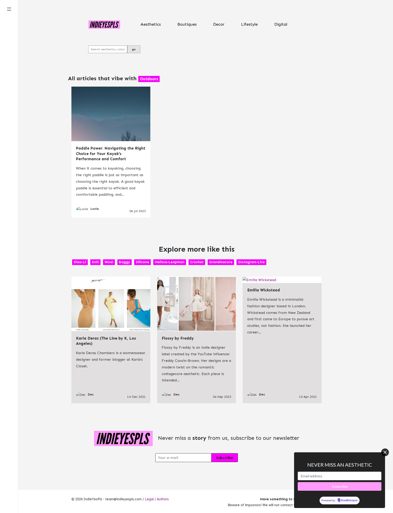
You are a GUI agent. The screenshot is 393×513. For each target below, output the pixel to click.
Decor (218, 24)
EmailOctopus (349, 500)
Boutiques (187, 24)
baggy (124, 262)
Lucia (95, 209)
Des (91, 394)
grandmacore (220, 262)
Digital (280, 24)
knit (95, 262)
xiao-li (80, 262)
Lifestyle (249, 24)
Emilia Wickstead (263, 290)
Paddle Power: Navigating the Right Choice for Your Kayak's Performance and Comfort (110, 153)
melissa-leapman (169, 262)
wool (109, 262)
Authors (163, 499)
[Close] (385, 452)
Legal (149, 499)
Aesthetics (151, 24)
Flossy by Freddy (178, 338)
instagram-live (251, 262)
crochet (197, 262)
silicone (142, 262)
